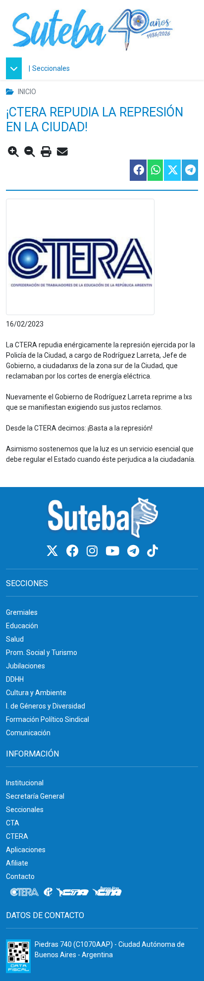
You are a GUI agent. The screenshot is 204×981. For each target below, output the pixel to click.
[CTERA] (25, 892)
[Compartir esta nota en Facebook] (138, 170)
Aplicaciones (26, 850)
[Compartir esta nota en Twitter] (172, 170)
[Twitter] (53, 551)
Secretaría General (35, 796)
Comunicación (28, 733)
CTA (12, 823)
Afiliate (17, 863)
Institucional (25, 783)
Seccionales (51, 68)
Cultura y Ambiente (36, 693)
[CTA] (72, 892)
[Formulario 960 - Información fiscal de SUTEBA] (18, 956)
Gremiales (22, 612)
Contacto (20, 876)
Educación (22, 626)
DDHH (15, 679)
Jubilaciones (25, 666)
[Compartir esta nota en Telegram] (189, 170)
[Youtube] (113, 551)
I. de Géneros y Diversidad (45, 706)
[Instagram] (94, 551)
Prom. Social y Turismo (41, 652)
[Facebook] (74, 551)
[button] (16, 68)
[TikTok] (152, 551)
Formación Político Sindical (47, 719)
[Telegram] (134, 551)
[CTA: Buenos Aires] (109, 892)
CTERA (17, 836)
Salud (15, 639)
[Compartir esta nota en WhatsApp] (155, 170)
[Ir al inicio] (92, 28)
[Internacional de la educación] (48, 892)
